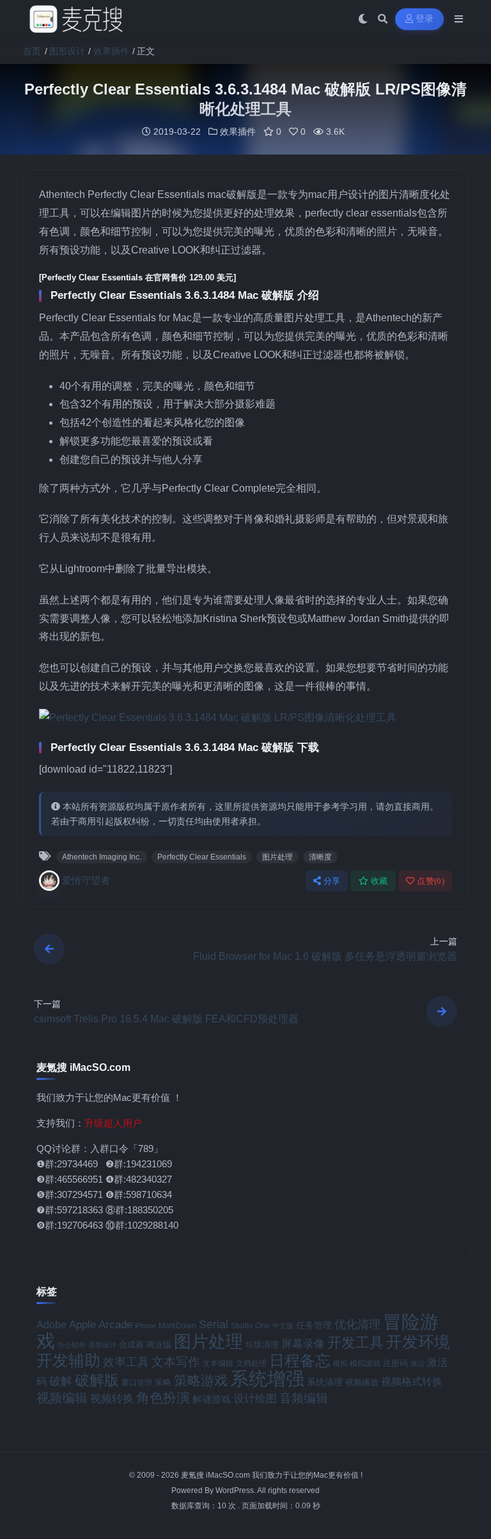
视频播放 (361, 1382)
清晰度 (320, 857)
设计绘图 (255, 1399)
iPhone (145, 1326)
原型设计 (102, 1345)
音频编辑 (303, 1398)
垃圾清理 (262, 1344)
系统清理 (325, 1382)
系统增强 (267, 1378)
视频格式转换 (411, 1381)
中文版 (282, 1326)
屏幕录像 (303, 1344)
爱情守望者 (86, 880)
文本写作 (176, 1361)
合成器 (131, 1344)
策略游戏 (201, 1380)
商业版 (158, 1344)
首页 (32, 51)
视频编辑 (62, 1398)
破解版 (97, 1380)
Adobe (51, 1324)
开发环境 (418, 1342)
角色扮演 (163, 1397)
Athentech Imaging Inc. (101, 857)
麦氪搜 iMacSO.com (216, 1475)
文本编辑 (218, 1363)
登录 (425, 19)
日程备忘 (300, 1361)
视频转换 (112, 1398)
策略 (163, 1382)
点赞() (430, 881)
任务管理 (314, 1325)
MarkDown (177, 1325)
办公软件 (72, 1345)
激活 (417, 1363)
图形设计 (67, 51)
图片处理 (277, 857)
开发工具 (355, 1343)
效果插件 (111, 51)
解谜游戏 (211, 1398)
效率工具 (126, 1362)
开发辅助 (68, 1360)
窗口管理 (136, 1382)
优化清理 (357, 1324)
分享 (332, 881)
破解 (60, 1381)
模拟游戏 (365, 1363)
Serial (213, 1324)
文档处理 (251, 1363)
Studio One (250, 1325)
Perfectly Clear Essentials (201, 857)
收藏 (379, 881)
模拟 (340, 1363)
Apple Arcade (100, 1325)
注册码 (395, 1363)
